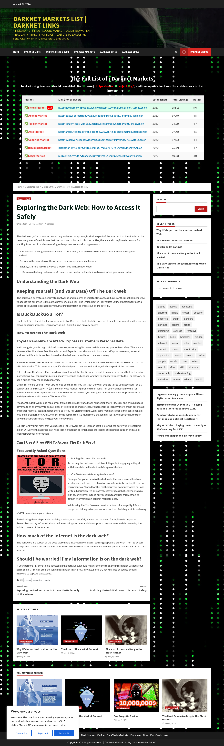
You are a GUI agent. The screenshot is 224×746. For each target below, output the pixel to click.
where (176, 379)
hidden (199, 336)
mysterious (164, 355)
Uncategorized (24, 199)
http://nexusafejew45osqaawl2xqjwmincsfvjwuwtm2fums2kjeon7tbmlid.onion (102, 107)
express (177, 330)
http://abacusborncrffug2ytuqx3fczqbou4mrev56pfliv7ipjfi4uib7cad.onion (100, 115)
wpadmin (23, 224)
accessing (187, 306)
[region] (43, 722)
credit (176, 318)
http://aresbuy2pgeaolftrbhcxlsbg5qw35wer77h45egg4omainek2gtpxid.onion (102, 131)
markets (162, 348)
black (174, 312)
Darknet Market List (116, 742)
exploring (37, 580)
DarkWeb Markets (84, 51)
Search (161, 199)
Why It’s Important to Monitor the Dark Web (37, 630)
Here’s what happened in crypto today (179, 435)
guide (173, 336)
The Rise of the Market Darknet (81, 630)
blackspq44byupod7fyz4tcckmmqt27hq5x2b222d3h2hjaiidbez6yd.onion (100, 147)
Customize (21, 733)
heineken (185, 336)
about (161, 306)
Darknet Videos (199, 51)
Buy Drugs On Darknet (169, 246)
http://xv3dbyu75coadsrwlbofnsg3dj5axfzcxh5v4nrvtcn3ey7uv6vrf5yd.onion (102, 139)
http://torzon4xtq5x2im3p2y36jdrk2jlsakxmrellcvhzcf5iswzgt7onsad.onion (101, 123)
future (161, 336)
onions (189, 355)
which (187, 379)
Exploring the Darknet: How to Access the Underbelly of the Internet (48, 590)
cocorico (163, 318)
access (27, 580)
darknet (162, 324)
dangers (188, 318)
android (162, 312)
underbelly (164, 373)
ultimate (193, 367)
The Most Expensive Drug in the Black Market (126, 630)
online (201, 355)
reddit (173, 361)
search (161, 367)
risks (184, 361)
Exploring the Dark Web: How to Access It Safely (118, 588)
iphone (175, 342)
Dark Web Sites (108, 51)
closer (185, 312)
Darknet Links (32, 51)
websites (163, 379)
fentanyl (191, 330)
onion (178, 355)
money (176, 348)
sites (172, 367)
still (182, 367)
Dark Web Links (130, 51)
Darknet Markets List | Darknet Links (49, 22)
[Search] (176, 52)
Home (16, 51)
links (186, 342)
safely (47, 580)
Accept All (64, 733)
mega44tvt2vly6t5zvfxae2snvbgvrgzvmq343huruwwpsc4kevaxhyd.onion (100, 155)
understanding (183, 373)
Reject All (43, 733)
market (197, 342)
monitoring (190, 348)
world (198, 379)
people (162, 361)
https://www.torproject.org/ (115, 86)
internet (162, 342)
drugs (187, 324)
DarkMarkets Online (57, 51)
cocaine (198, 312)
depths (175, 324)
